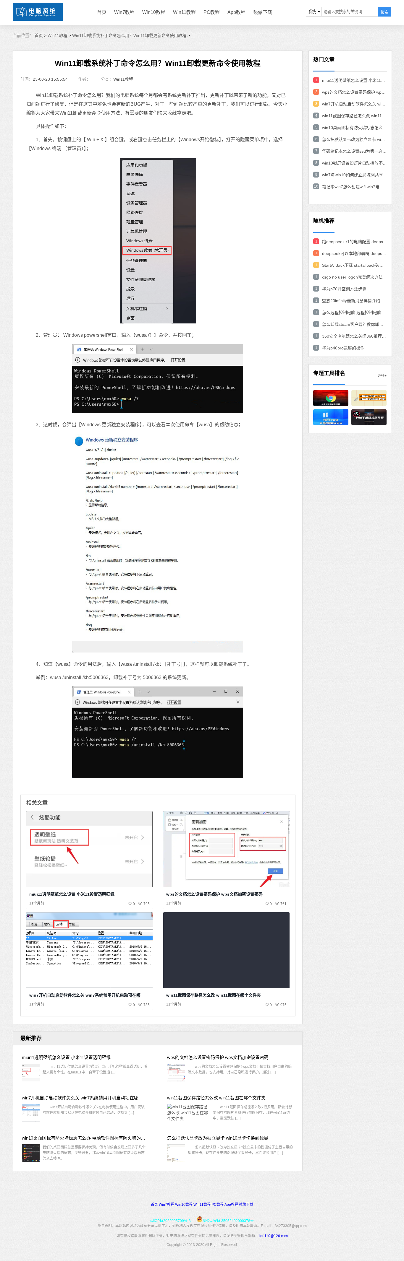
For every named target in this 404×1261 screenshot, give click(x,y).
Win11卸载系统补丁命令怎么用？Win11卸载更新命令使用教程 (129, 35)
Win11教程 (184, 12)
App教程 (236, 12)
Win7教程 (124, 12)
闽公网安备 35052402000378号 (228, 1221)
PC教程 (211, 12)
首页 (101, 12)
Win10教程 (153, 12)
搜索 (384, 12)
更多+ (382, 376)
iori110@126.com (273, 1236)
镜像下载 (262, 12)
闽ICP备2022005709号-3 (170, 1221)
